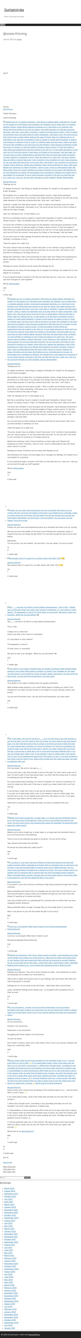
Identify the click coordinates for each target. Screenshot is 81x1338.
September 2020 (11, 1269)
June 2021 (8, 1250)
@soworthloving (9, 182)
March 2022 (9, 1229)
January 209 (9, 1328)
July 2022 (8, 1223)
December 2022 (11, 1210)
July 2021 (8, 1247)
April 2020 (8, 1282)
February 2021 (10, 1258)
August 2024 (9, 1191)
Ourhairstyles (14, 10)
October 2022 (10, 1215)
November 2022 (11, 1213)
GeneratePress (34, 1335)
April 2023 (8, 1202)
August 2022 (9, 1221)
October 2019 (10, 1298)
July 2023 (8, 1199)
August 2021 (9, 1245)
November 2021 (11, 1237)
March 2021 (9, 1255)
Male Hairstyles (9, 1167)
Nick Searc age (9, 1172)
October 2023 (10, 1196)
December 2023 (11, 1194)
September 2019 (11, 1301)
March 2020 (9, 1285)
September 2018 (11, 1323)
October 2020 (10, 1266)
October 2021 (10, 1239)
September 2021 (11, 1242)
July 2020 (8, 1274)
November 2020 (11, 1264)
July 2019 (8, 1307)
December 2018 (11, 1315)
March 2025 (9, 1188)
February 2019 (10, 1309)
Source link (7, 1162)
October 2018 (10, 1320)
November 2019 (11, 1296)
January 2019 (10, 1312)
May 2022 (8, 1226)
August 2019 (9, 1304)
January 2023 (10, 1207)
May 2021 (8, 1253)
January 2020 (10, 1290)
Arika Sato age (9, 1169)
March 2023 (9, 1205)
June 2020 (8, 1277)
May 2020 (8, 1280)
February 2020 (10, 1288)
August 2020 (9, 1272)
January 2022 (10, 1231)
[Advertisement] (40, 55)
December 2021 (11, 1234)
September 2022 (11, 1218)
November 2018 (11, 1317)
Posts (8, 109)
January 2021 (10, 1261)
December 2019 (11, 1293)
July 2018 (8, 1325)
